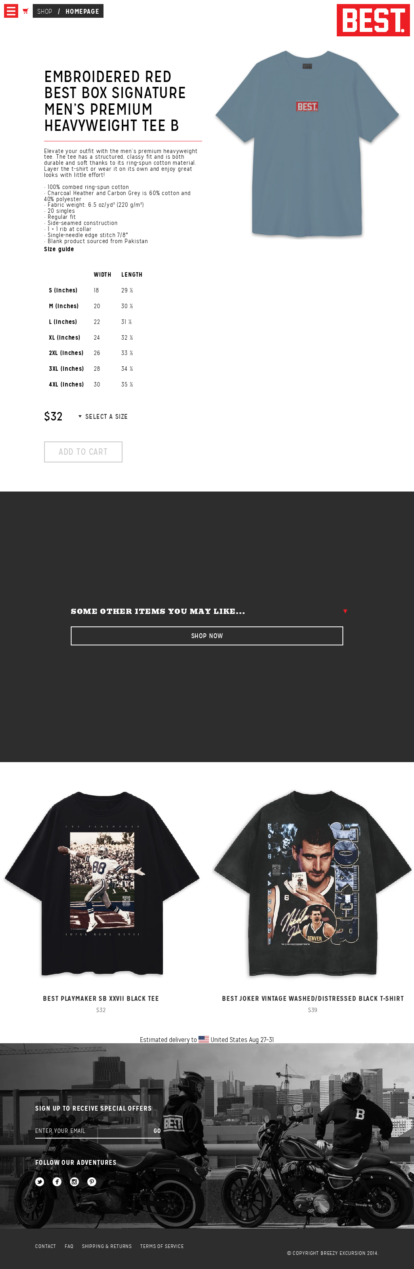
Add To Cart (83, 451)
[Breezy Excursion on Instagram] (74, 1182)
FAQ (69, 1246)
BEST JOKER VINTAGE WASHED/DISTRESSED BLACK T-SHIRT (313, 998)
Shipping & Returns (107, 1246)
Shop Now (207, 636)
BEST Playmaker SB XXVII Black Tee (101, 998)
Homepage (82, 11)
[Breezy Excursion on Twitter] (39, 1182)
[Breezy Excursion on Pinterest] (91, 1182)
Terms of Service (162, 1246)
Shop (44, 11)
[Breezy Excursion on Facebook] (57, 1182)
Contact (45, 1246)
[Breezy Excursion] (373, 21)
